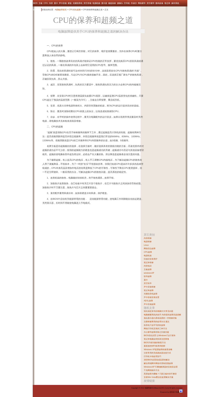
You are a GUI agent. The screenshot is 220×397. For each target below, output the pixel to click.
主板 (41, 3)
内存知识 (148, 266)
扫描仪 (134, 3)
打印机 (127, 3)
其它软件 (148, 283)
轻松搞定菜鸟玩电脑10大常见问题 (158, 311)
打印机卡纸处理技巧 (152, 356)
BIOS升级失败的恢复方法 (155, 342)
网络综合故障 (149, 248)
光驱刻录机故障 (150, 294)
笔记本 (167, 3)
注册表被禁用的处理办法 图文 (156, 321)
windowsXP (149, 273)
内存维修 (148, 238)
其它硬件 (150, 3)
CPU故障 (148, 252)
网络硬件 (142, 3)
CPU (46, 3)
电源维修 (148, 241)
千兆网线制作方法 (151, 370)
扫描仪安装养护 (150, 259)
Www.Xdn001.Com (161, 388)
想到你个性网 (174, 392)
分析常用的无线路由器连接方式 (157, 353)
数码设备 (159, 3)
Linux (146, 245)
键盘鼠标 (112, 3)
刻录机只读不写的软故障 (154, 325)
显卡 (56, 3)
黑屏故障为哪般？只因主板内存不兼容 (160, 374)
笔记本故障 (148, 290)
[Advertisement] (79, 37)
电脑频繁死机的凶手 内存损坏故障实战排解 (162, 315)
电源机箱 (96, 3)
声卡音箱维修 (149, 287)
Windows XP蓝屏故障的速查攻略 (158, 349)
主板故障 (148, 269)
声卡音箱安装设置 (151, 297)
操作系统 (175, 3)
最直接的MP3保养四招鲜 (154, 346)
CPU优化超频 (75, 10)
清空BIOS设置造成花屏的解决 (157, 360)
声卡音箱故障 (149, 304)
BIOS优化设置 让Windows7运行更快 (159, 335)
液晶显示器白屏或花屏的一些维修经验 (160, 318)
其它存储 (87, 3)
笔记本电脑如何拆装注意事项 (156, 339)
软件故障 (37, 10)
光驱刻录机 (77, 3)
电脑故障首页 (61, 10)
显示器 (104, 3)
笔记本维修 (148, 262)
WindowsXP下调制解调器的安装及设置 (161, 367)
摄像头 (120, 3)
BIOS (35, 3)
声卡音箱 (63, 3)
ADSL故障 (148, 301)
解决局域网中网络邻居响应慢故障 (158, 363)
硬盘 (70, 3)
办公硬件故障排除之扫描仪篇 (156, 332)
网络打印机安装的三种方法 (155, 328)
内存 (51, 3)
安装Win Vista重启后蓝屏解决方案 (158, 377)
